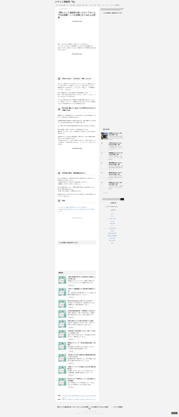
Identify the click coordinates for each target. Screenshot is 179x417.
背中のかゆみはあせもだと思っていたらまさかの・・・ (82, 300)
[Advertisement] (77, 32)
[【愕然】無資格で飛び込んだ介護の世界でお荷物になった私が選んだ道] (62, 283)
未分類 (112, 230)
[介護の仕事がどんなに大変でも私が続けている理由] (62, 327)
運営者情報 (117, 5)
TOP (57, 5)
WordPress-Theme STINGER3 (89, 411)
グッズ (106, 5)
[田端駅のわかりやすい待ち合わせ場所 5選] (104, 138)
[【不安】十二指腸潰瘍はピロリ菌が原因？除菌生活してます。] (62, 295)
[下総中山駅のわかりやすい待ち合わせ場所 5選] (104, 148)
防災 (99, 5)
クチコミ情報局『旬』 (65, 2)
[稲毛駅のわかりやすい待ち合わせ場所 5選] (104, 188)
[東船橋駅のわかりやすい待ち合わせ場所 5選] (104, 158)
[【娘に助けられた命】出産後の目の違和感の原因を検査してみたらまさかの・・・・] (62, 361)
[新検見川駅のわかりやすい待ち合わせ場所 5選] (104, 178)
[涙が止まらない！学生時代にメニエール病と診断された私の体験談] (62, 385)
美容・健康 (72, 5)
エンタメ (111, 5)
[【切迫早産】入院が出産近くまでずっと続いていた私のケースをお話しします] (62, 337)
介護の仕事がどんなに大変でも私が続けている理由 (80, 320)
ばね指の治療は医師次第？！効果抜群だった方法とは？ (82, 310)
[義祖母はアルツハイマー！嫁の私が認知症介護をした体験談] (62, 349)
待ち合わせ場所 (62, 5)
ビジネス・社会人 (92, 5)
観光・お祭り (85, 5)
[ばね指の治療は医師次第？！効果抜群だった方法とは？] (62, 317)
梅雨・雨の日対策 (112, 233)
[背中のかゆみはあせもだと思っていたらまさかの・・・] (62, 307)
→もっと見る (104, 192)
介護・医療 (78, 5)
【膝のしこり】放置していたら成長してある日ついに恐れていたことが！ (79, 399)
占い (68, 5)
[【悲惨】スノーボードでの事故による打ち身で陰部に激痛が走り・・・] (62, 373)
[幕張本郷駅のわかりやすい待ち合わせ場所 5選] (104, 168)
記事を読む (71, 285)
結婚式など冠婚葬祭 (112, 235)
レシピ (102, 5)
